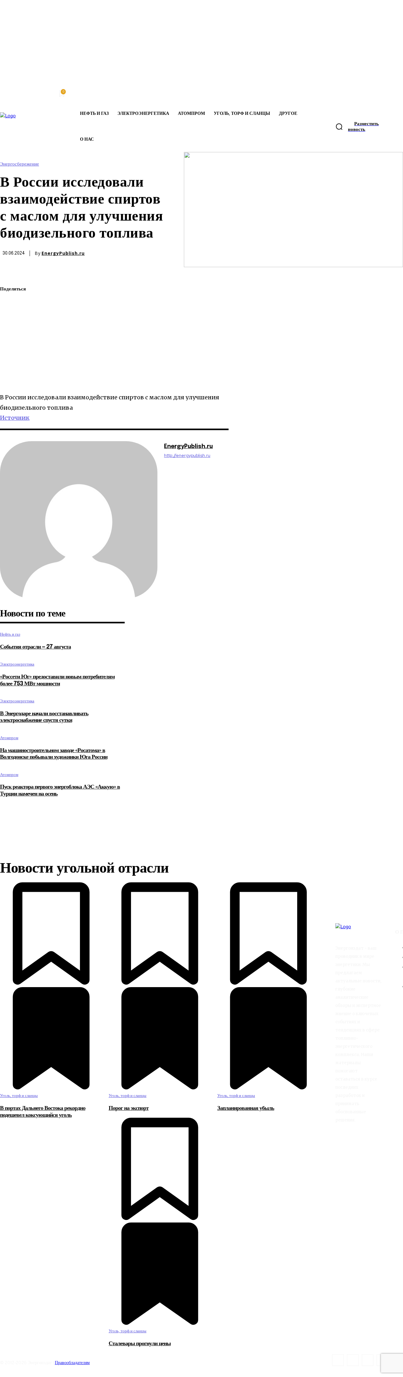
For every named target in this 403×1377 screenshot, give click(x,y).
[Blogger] (338, 1360)
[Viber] (10, 378)
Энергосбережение (19, 164)
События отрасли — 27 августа (35, 647)
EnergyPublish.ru (63, 253)
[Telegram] (10, 348)
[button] (339, 126)
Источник (15, 417)
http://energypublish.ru (187, 455)
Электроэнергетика (17, 664)
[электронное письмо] (10, 334)
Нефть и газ (10, 634)
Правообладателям (72, 1362)
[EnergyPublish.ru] (78, 520)
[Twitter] (10, 304)
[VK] (10, 363)
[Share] (353, 1360)
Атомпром (9, 737)
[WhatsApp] (10, 319)
